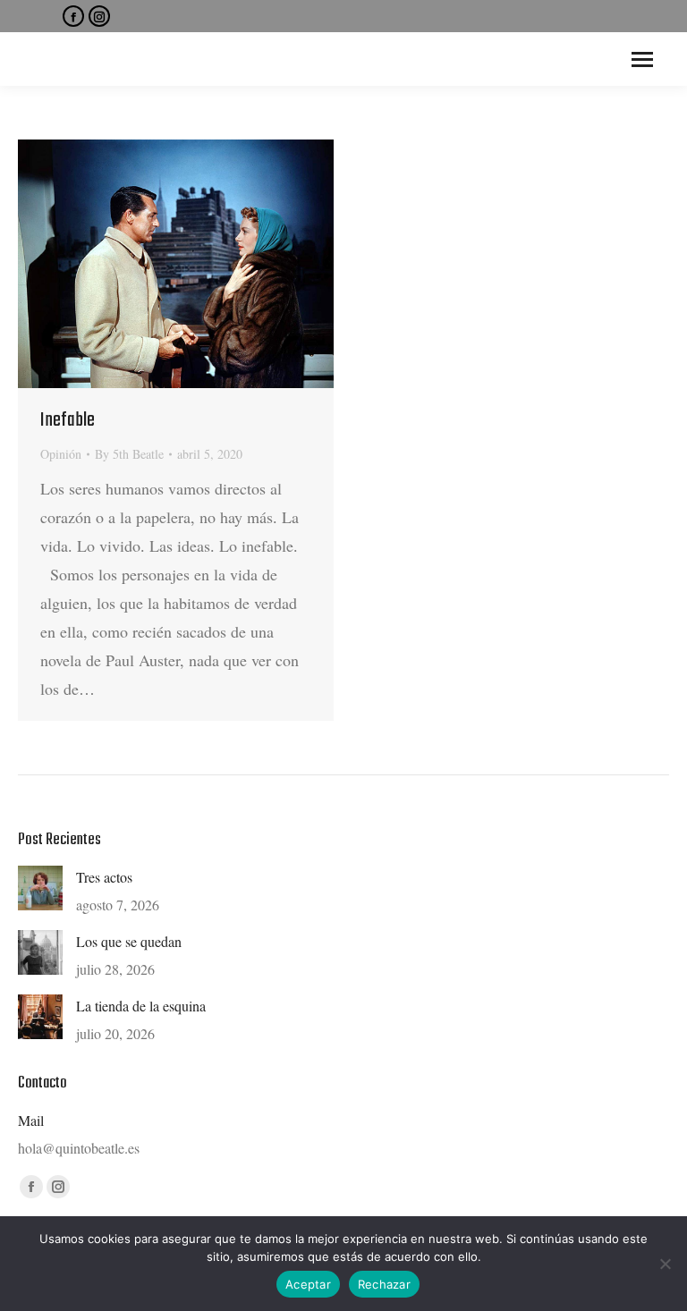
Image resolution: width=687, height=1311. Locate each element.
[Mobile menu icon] (642, 59)
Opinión (60, 453)
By (129, 453)
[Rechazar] (665, 1264)
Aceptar (308, 1284)
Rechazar (384, 1284)
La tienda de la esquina (141, 1005)
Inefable (67, 420)
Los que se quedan (129, 941)
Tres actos (104, 876)
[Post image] (40, 888)
